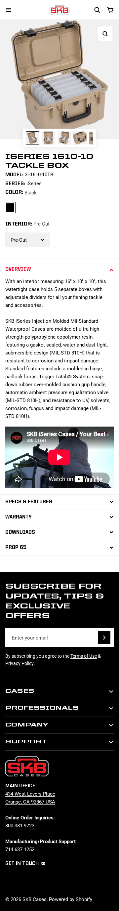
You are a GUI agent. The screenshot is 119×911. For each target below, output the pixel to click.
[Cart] (110, 10)
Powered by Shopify (70, 899)
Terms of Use (83, 656)
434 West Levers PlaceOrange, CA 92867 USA (30, 797)
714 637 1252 (19, 849)
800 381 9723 (19, 825)
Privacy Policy (19, 663)
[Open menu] (8, 10)
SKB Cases (34, 899)
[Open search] (97, 10)
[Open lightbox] (105, 33)
